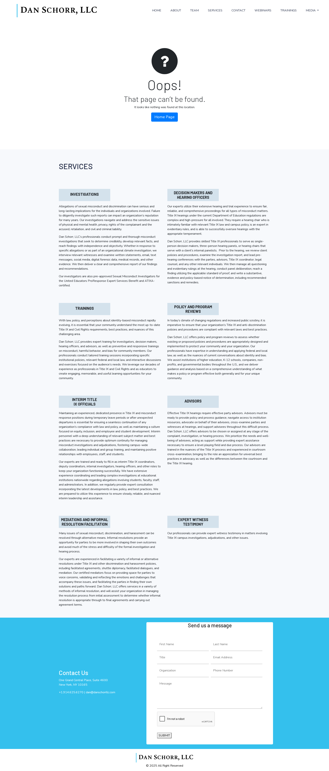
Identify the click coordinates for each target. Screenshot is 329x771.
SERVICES (215, 10)
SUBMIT (164, 735)
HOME (156, 10)
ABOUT (175, 10)
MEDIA (311, 10)
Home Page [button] (164, 117)
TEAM (194, 10)
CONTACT (238, 10)
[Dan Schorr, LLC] (57, 10)
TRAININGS (288, 10)
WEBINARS (263, 10)
